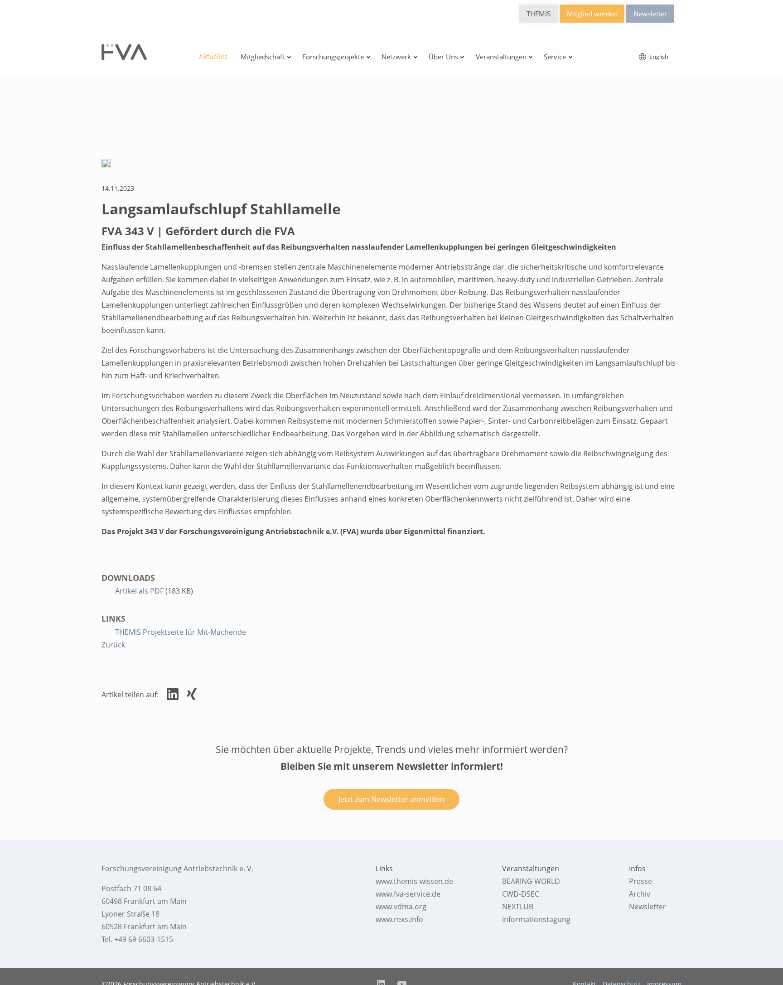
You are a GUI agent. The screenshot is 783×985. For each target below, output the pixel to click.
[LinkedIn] (173, 694)
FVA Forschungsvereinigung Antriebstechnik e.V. (124, 52)
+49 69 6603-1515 (143, 939)
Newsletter (650, 13)
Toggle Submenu (289, 57)
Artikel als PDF (140, 591)
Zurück (113, 645)
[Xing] (192, 694)
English (658, 57)
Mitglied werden (592, 13)
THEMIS (539, 13)
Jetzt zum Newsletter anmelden (391, 799)
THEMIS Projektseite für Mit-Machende (180, 632)
